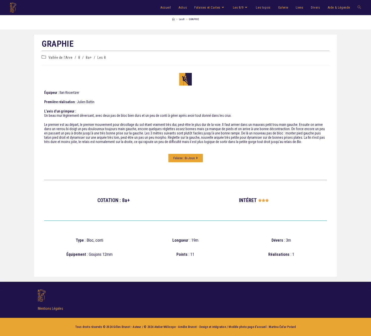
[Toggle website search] (359, 7)
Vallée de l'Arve (60, 57)
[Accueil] (173, 19)
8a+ (89, 57)
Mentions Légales (50, 308)
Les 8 (101, 57)
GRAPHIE (194, 19)
